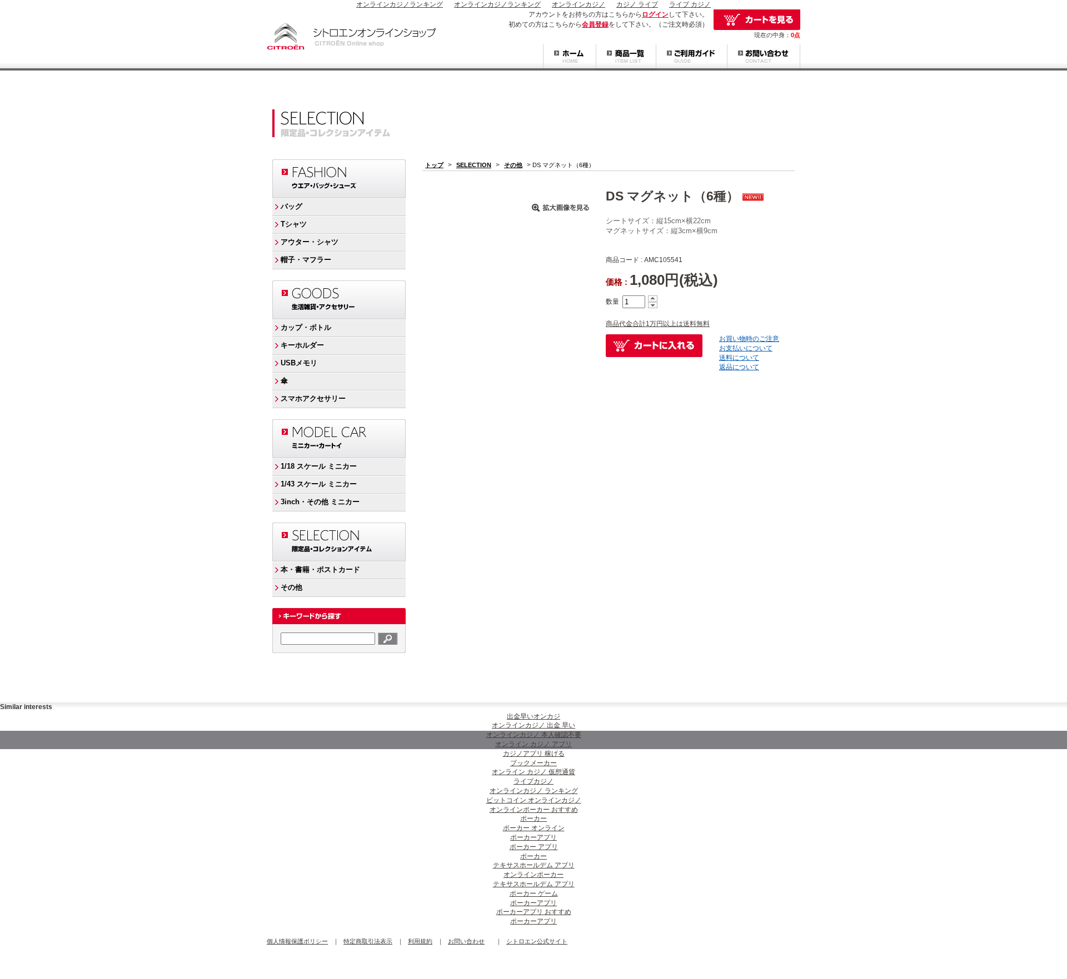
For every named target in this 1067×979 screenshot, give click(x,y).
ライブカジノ (533, 781)
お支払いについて (745, 348)
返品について (739, 367)
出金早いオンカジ (533, 716)
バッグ (291, 206)
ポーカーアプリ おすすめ (533, 912)
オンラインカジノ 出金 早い (533, 725)
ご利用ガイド (691, 57)
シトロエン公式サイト (536, 941)
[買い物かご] (757, 19)
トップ (434, 165)
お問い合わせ (763, 57)
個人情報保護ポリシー (297, 941)
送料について (739, 358)
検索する (388, 638)
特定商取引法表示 (367, 941)
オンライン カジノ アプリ (533, 744)
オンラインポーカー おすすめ (534, 810)
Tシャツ (294, 224)
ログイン (655, 14)
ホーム (569, 57)
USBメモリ (299, 363)
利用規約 (420, 941)
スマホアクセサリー (313, 398)
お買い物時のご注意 (749, 339)
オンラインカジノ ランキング (534, 791)
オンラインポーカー (533, 874)
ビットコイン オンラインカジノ (533, 800)
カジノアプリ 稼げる (534, 753)
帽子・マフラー (306, 259)
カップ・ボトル (306, 327)
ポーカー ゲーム (534, 893)
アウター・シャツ (309, 242)
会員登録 (595, 24)
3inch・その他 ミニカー (320, 502)
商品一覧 (626, 57)
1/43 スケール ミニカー (319, 484)
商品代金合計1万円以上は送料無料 (658, 324)
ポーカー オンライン (534, 828)
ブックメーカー (533, 763)
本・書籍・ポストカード (320, 569)
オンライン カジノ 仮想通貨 (533, 772)
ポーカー (533, 818)
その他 (291, 587)
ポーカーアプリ (533, 837)
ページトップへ (778, 688)
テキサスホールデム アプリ (534, 865)
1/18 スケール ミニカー (319, 466)
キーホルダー (302, 345)
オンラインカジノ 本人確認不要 (533, 735)
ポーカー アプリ (534, 847)
